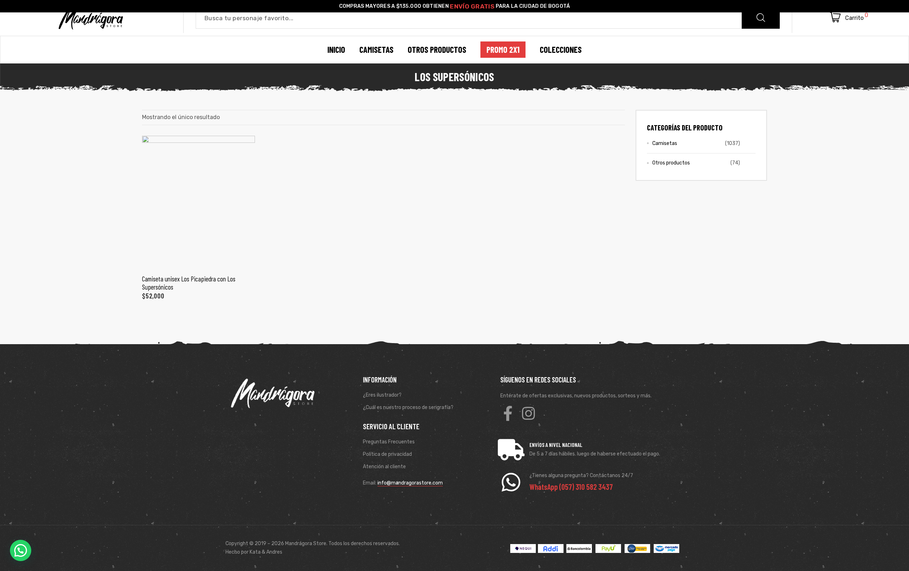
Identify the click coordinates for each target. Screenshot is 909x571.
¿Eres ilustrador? (382, 395)
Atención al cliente (384, 467)
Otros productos (671, 163)
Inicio (336, 50)
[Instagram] (528, 413)
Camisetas (664, 143)
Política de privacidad (387, 454)
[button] (20, 550)
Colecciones (561, 50)
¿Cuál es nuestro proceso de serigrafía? (408, 407)
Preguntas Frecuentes (389, 442)
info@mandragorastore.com (410, 483)
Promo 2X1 (502, 50)
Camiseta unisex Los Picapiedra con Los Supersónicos (188, 283)
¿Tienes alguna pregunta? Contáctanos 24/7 (581, 475)
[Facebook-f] (507, 413)
